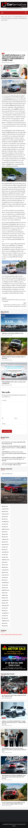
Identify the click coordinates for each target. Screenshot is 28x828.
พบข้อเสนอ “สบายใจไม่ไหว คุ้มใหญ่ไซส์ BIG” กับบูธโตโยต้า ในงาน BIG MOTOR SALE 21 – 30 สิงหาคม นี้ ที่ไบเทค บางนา (14, 448)
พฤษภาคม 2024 (5, 575)
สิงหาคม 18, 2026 (9, 805)
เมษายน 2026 (5, 516)
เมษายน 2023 (5, 608)
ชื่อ (3, 418)
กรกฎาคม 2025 (5, 539)
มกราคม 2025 (5, 554)
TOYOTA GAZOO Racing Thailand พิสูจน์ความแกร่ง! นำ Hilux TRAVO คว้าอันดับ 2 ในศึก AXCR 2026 (14, 464)
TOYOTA (3, 772)
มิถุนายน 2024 (5, 572)
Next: (14, 305)
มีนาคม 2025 (4, 549)
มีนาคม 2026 (4, 519)
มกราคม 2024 (5, 585)
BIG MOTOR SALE (5, 692)
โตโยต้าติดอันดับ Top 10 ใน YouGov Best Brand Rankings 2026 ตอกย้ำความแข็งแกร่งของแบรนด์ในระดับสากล (14, 453)
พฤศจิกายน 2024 (5, 559)
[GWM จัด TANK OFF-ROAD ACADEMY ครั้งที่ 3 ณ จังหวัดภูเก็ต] (14, 346)
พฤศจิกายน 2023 (5, 590)
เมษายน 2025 (5, 547)
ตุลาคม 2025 (4, 531)
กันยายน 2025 (5, 534)
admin (4, 62)
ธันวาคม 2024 (5, 557)
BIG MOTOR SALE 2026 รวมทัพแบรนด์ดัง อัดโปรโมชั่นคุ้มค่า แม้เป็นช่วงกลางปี (13, 442)
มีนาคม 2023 (4, 610)
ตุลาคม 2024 (4, 562)
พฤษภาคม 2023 (5, 605)
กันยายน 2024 (5, 564)
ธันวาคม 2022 (5, 618)
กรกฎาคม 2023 (5, 600)
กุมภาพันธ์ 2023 (5, 613)
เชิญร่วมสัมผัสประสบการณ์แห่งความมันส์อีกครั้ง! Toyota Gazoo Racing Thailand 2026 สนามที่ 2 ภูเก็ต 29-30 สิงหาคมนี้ (14, 459)
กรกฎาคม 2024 (5, 569)
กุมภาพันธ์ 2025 (5, 552)
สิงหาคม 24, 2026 (9, 698)
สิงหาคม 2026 (5, 506)
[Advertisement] (14, 36)
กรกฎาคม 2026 (5, 508)
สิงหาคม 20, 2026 (9, 779)
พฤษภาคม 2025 (5, 544)
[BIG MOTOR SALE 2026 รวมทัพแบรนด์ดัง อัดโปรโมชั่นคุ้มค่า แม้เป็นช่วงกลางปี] (14, 685)
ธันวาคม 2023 (5, 587)
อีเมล (16, 418)
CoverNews (20, 824)
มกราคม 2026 (5, 524)
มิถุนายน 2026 (5, 511)
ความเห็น (4, 400)
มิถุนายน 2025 (5, 541)
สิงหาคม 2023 (5, 597)
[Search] (26, 13)
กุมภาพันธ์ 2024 (5, 582)
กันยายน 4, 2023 (9, 62)
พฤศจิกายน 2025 (5, 529)
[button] (2, 12)
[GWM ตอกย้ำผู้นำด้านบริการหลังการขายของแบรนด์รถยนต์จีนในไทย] (14, 371)
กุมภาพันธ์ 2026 (5, 521)
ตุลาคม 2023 (4, 592)
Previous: (13, 300)
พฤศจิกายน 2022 (5, 620)
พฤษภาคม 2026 (5, 514)
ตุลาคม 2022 (4, 623)
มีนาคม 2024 (4, 580)
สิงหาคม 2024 (5, 567)
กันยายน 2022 (5, 625)
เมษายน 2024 (5, 577)
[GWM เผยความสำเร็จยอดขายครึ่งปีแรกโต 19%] (14, 323)
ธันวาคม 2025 (5, 526)
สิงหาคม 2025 (5, 536)
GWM (3, 53)
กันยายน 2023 (5, 595)
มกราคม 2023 (5, 615)
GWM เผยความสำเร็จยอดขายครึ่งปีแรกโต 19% (12, 333)
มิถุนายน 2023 (5, 602)
